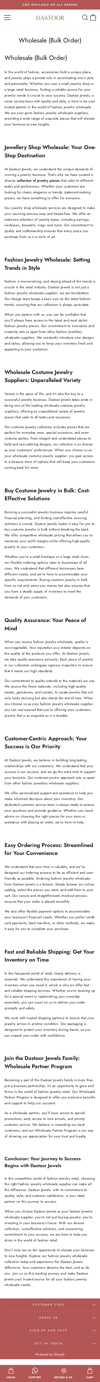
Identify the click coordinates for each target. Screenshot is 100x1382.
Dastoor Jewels (78, 95)
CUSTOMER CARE (49, 1305)
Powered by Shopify (50, 1354)
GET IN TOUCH (49, 1343)
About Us (48, 1318)
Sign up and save (48, 1330)
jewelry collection (38, 426)
